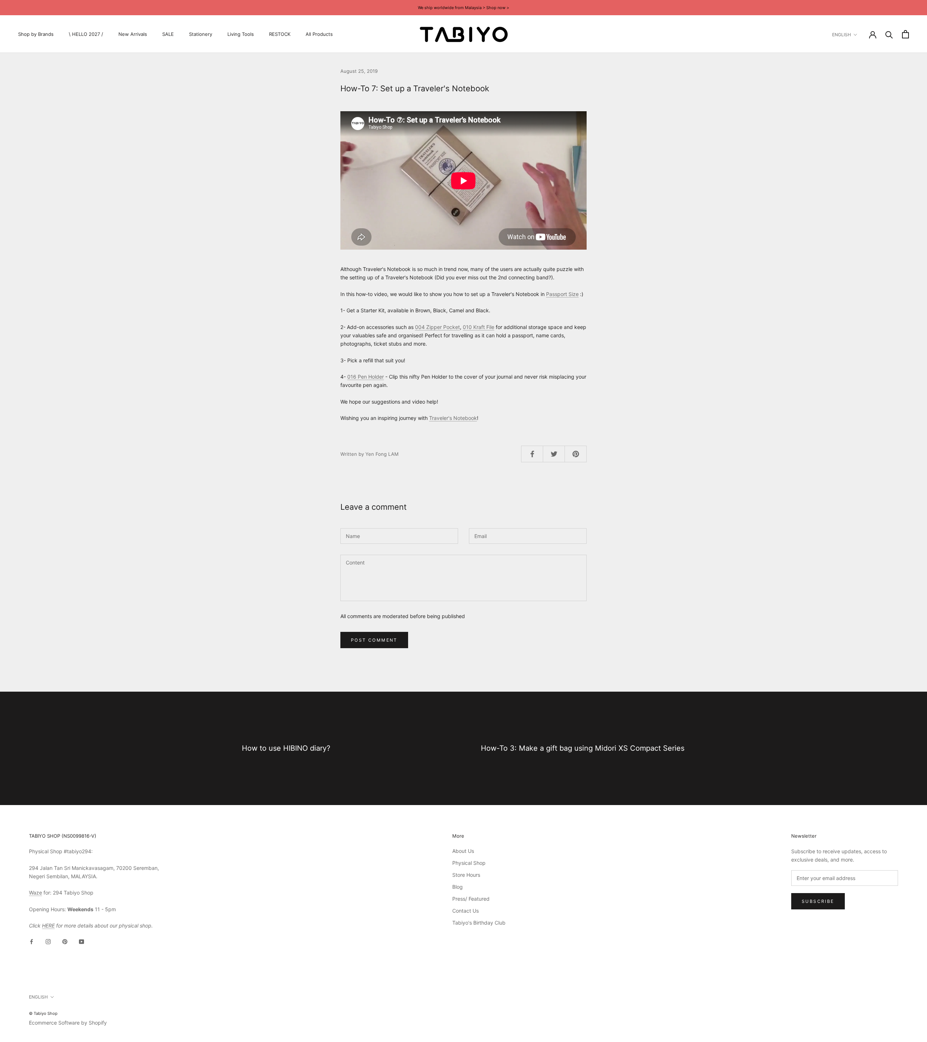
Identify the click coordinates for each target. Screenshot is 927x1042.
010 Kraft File (478, 327)
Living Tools (240, 34)
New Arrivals (132, 34)
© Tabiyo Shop (43, 1013)
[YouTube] (81, 941)
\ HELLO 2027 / (86, 34)
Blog (457, 887)
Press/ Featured (471, 899)
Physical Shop (469, 863)
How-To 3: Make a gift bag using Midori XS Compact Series (582, 748)
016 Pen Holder (365, 377)
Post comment (374, 640)
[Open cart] (905, 34)
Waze (35, 892)
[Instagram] (48, 941)
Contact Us (465, 911)
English (841, 34)
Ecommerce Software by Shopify (68, 1023)
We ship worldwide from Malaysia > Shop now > (463, 7)
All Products (319, 34)
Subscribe (818, 901)
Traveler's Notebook (453, 418)
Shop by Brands (36, 34)
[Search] (889, 34)
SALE (168, 34)
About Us (463, 851)
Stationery (200, 34)
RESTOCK (279, 34)
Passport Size (562, 294)
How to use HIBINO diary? (286, 748)
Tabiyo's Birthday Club (479, 923)
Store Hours (466, 875)
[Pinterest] (64, 941)
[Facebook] (31, 941)
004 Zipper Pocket (437, 327)
